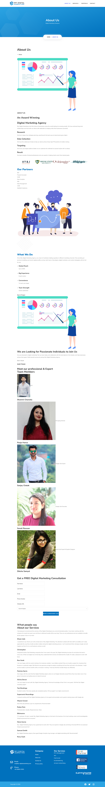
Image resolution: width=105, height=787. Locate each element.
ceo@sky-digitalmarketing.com (22, 763)
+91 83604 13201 (19, 769)
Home (48, 37)
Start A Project (21, 295)
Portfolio (84, 3)
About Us (67, 3)
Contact (92, 3)
